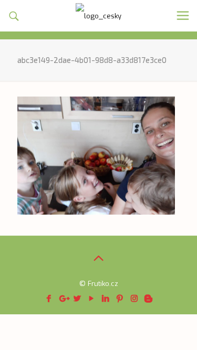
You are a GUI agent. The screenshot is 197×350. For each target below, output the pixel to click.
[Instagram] (134, 298)
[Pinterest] (120, 298)
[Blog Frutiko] (98, 16)
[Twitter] (77, 298)
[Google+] (63, 298)
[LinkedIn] (105, 298)
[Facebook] (49, 298)
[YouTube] (91, 298)
